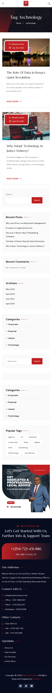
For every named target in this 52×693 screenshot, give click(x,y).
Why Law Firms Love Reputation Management (26, 223)
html (10, 447)
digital (37, 442)
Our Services (10, 656)
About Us (8, 648)
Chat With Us (11, 623)
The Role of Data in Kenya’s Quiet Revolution (25, 241)
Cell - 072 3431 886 (13, 633)
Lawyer (11, 338)
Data (26, 442)
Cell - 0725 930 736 (14, 628)
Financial (12, 331)
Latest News (9, 661)
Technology (13, 345)
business (33, 437)
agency (11, 437)
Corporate (13, 324)
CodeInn (36, 679)
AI (22, 437)
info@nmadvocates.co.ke (16, 595)
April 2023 (10, 294)
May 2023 (10, 289)
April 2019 (10, 303)
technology (13, 453)
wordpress (30, 453)
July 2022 (10, 299)
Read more (13, 102)
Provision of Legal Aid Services (19, 228)
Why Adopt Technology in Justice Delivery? (25, 246)
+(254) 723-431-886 (26, 549)
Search (9, 194)
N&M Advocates (30, 675)
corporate (13, 442)
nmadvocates (18, 44)
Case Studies (10, 652)
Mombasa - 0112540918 (15, 609)
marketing (23, 447)
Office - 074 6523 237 (15, 604)
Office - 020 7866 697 (15, 600)
